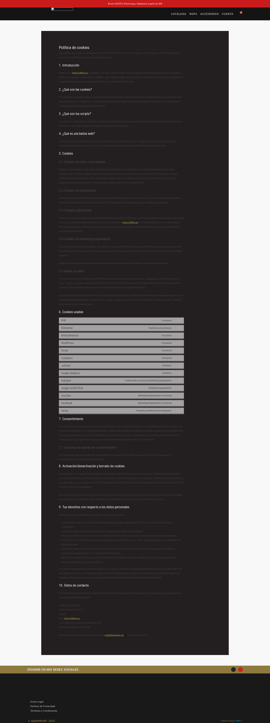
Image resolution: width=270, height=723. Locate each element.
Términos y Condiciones (43, 711)
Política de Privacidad (42, 706)
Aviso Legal (36, 701)
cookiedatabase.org (114, 635)
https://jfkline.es (80, 73)
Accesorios (209, 13)
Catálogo (178, 13)
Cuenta (227, 13)
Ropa (193, 13)
